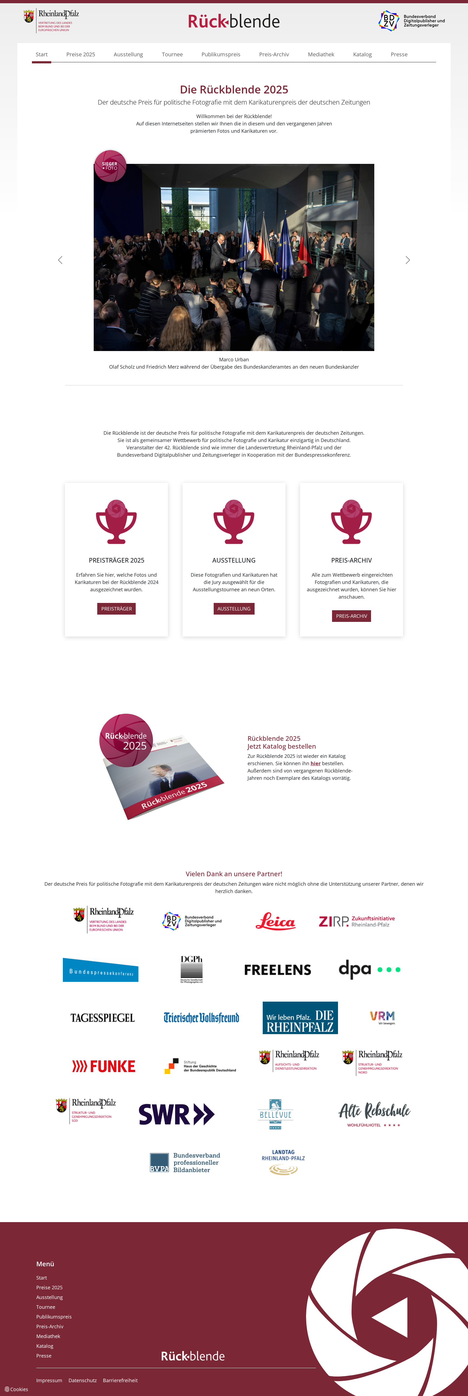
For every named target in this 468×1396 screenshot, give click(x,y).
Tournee (172, 54)
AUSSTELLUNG (234, 608)
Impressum (49, 1380)
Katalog (362, 54)
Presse (399, 54)
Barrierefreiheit (120, 1380)
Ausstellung (128, 54)
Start (42, 54)
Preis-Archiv (274, 54)
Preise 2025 (80, 54)
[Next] (386, 260)
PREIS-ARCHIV (351, 616)
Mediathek (321, 54)
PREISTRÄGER (116, 608)
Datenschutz (83, 1380)
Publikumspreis (221, 54)
